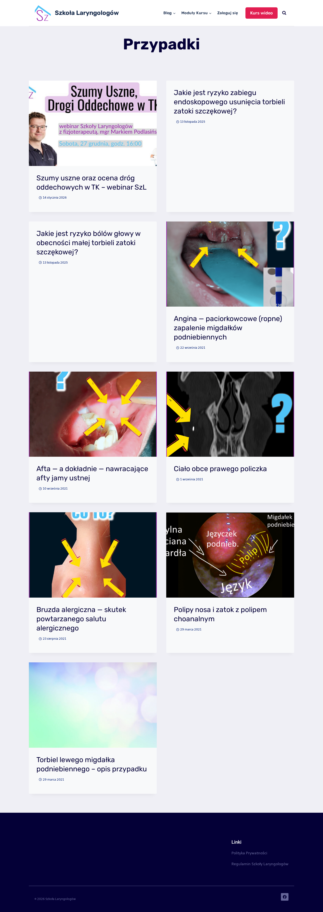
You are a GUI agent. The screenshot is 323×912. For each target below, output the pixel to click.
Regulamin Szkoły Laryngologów (259, 864)
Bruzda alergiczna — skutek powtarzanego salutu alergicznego (81, 618)
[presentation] (93, 123)
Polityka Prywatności (249, 853)
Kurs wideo (261, 13)
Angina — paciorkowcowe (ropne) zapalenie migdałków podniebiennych (228, 327)
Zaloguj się (227, 13)
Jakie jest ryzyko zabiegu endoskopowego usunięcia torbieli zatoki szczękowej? (229, 101)
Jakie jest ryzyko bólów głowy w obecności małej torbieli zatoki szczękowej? (88, 242)
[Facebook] (284, 897)
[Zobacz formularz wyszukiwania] (284, 13)
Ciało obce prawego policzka (220, 469)
